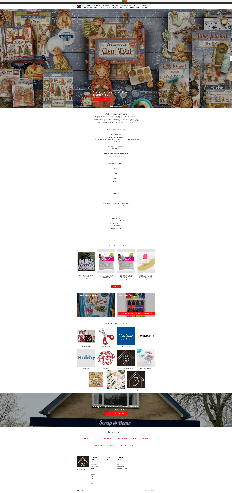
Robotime (92, 478)
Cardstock (93, 481)
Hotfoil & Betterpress (145, 368)
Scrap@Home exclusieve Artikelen (126, 368)
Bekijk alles (116, 286)
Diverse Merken (86, 368)
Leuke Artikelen (116, 390)
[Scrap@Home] (79, 6)
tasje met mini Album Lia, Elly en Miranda (86, 275)
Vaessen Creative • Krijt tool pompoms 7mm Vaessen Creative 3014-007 (126, 276)
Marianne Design (126, 346)
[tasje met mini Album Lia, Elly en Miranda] (86, 261)
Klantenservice (120, 470)
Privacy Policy (119, 464)
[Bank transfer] (153, 490)
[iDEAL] (147, 490)
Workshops (135, 390)
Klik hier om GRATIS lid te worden (116, 413)
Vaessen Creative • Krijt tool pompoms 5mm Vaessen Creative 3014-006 (106, 276)
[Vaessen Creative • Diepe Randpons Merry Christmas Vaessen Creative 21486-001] (146, 261)
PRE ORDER (102, 7)
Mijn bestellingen (107, 461)
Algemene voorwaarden (121, 461)
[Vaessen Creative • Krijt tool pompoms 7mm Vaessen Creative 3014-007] (126, 261)
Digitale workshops (86, 346)
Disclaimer (119, 462)
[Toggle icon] (151, 6)
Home (83, 5)
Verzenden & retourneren (122, 468)
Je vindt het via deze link (101, 100)
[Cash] (145, 490)
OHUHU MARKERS (124, 7)
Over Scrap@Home (121, 459)
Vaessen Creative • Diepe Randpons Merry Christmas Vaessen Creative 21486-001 (146, 276)
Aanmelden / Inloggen (150, 3)
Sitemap (118, 471)
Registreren (106, 459)
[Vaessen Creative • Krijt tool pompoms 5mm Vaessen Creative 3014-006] (106, 261)
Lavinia (92, 483)
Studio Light (146, 346)
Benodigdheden (106, 346)
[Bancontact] (151, 490)
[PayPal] (149, 490)
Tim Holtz (92, 476)
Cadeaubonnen (145, 7)
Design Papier (96, 390)
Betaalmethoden (120, 466)
